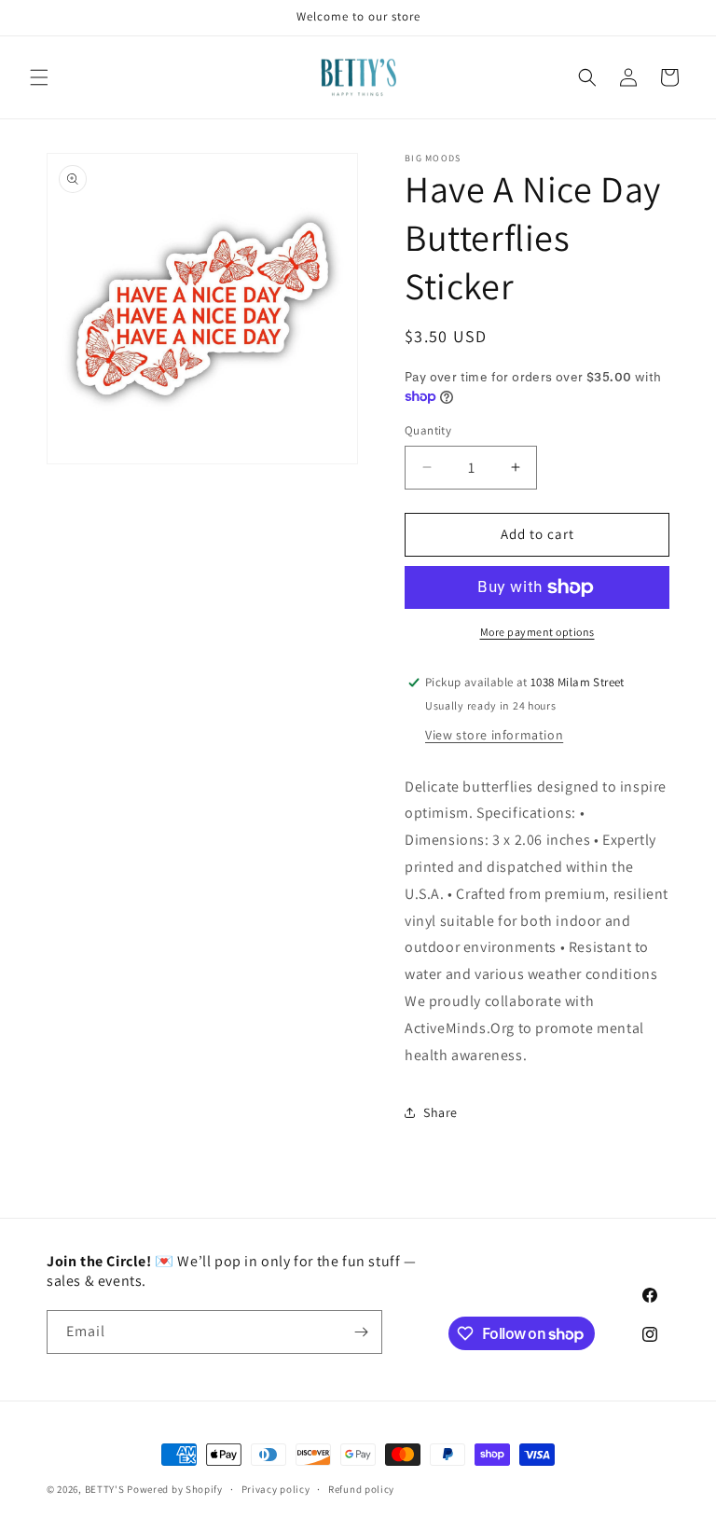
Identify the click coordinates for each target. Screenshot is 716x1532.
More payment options (537, 632)
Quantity (428, 430)
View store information (494, 734)
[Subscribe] (360, 1332)
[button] (39, 77)
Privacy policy (275, 1489)
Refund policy (361, 1489)
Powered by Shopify (175, 1489)
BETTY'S (105, 1489)
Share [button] (440, 1112)
